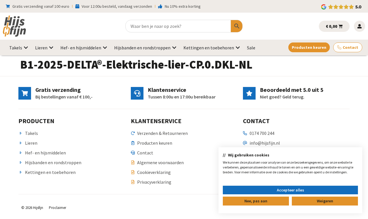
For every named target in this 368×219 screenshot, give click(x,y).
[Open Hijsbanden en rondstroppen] (174, 47)
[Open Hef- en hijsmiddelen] (105, 47)
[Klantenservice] (137, 93)
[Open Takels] (26, 47)
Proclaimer (57, 207)
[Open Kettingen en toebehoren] (237, 47)
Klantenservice (167, 89)
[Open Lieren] (51, 47)
